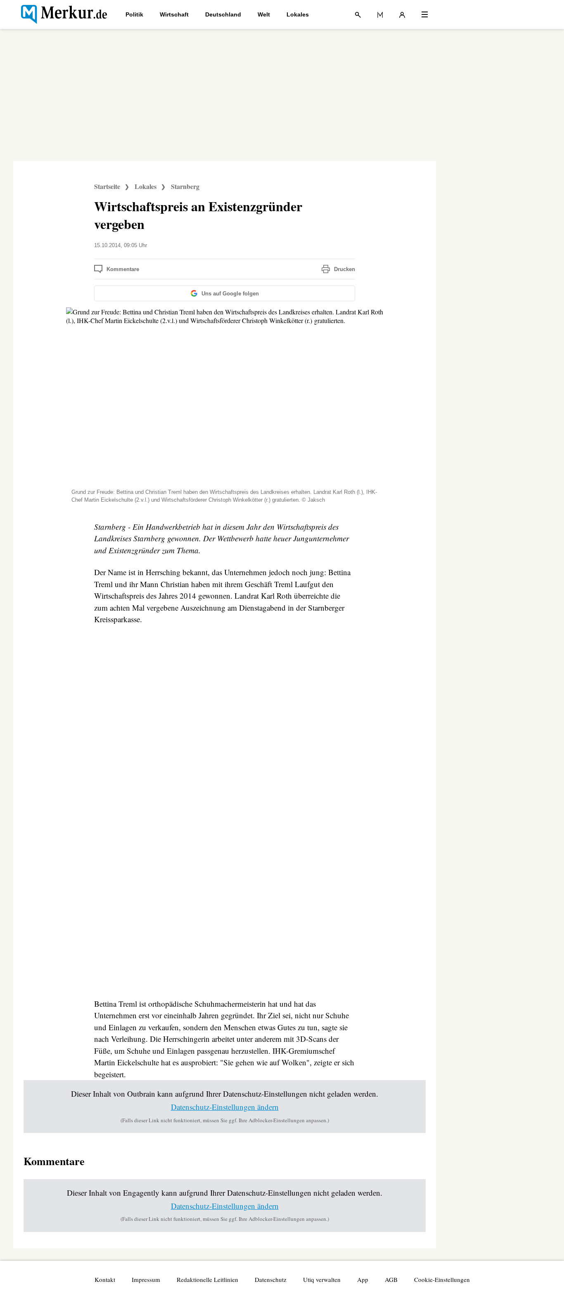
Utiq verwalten (322, 1279)
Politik (134, 14)
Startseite (107, 186)
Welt (264, 14)
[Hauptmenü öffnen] (424, 14)
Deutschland (223, 14)
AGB (391, 1279)
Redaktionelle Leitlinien (207, 1279)
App (362, 1279)
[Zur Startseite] (64, 14)
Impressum (146, 1279)
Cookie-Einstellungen (442, 1279)
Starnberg (185, 186)
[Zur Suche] (358, 14)
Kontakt (105, 1279)
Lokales (298, 14)
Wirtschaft (174, 14)
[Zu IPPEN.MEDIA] (380, 14)
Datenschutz (271, 1279)
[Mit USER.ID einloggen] (402, 14)
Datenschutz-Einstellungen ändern (225, 1107)
